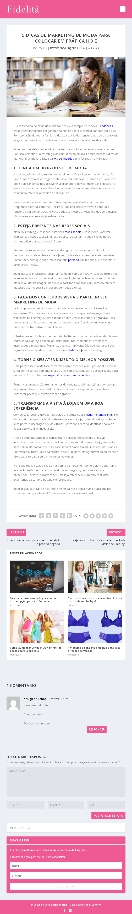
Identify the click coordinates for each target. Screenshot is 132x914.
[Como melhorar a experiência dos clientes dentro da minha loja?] (95, 577)
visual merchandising (99, 415)
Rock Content (59, 904)
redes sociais (73, 232)
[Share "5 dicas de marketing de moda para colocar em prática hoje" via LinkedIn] (69, 515)
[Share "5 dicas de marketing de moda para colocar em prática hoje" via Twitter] (48, 515)
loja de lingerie (62, 158)
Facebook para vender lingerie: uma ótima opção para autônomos (33, 599)
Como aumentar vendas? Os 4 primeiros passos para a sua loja (35, 649)
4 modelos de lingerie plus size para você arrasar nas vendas (94, 649)
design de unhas (35, 699)
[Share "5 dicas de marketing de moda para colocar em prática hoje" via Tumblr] (62, 515)
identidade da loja (72, 350)
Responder (96, 729)
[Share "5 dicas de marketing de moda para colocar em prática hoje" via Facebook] (41, 515)
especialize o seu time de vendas (69, 375)
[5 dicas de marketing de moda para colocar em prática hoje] (66, 87)
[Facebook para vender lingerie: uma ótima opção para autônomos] (37, 577)
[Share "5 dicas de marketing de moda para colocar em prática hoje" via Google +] (55, 515)
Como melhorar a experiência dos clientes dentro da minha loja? (95, 599)
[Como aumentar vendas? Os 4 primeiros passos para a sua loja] (37, 626)
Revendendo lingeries (64, 48)
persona (73, 260)
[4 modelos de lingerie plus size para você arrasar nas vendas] (95, 626)
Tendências (105, 126)
